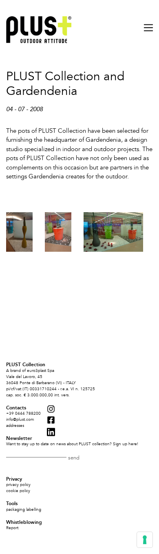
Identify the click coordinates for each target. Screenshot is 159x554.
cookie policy (18, 491)
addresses (15, 426)
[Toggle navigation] (145, 27)
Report (12, 528)
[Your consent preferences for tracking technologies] (144, 539)
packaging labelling (23, 509)
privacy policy (18, 485)
